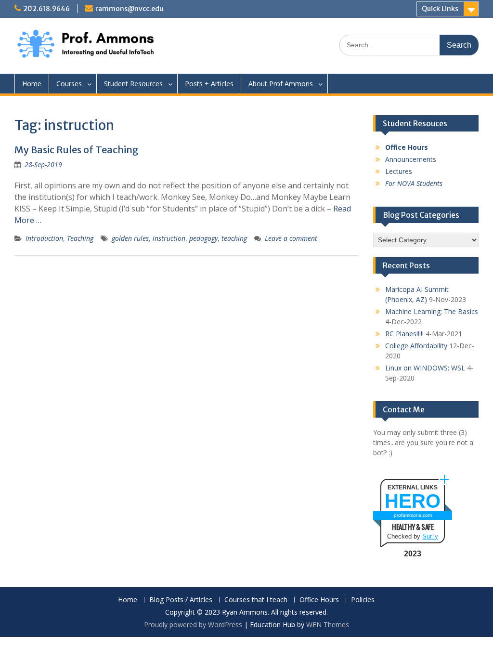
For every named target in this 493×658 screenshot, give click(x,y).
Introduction (44, 238)
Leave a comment (291, 238)
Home (31, 83)
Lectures (398, 171)
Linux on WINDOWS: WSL (425, 367)
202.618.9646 (46, 8)
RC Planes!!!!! (404, 333)
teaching (234, 238)
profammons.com (413, 515)
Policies (363, 600)
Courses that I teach (255, 600)
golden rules (130, 238)
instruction (169, 238)
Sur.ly (430, 536)
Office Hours (319, 600)
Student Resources (133, 83)
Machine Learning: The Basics (431, 311)
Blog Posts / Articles (180, 600)
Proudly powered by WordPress (193, 624)
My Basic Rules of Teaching (76, 150)
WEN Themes (327, 624)
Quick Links (440, 8)
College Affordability (416, 345)
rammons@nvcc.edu (129, 8)
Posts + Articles (209, 83)
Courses (69, 83)
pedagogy (203, 238)
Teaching (80, 238)
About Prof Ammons (280, 83)
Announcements (410, 159)
